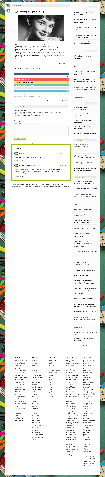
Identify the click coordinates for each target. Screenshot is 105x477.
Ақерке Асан (69, 367)
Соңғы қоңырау (36, 398)
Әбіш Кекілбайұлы (71, 384)
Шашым (52, 186)
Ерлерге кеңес (19, 415)
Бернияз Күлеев (70, 398)
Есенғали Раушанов (71, 446)
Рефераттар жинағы (20, 375)
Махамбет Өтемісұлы (88, 360)
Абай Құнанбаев (70, 360)
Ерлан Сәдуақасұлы (71, 455)
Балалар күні (35, 400)
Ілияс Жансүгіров (87, 467)
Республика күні (36, 418)
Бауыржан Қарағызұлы (72, 394)
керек (54, 188)
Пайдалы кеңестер (20, 408)
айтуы (50, 188)
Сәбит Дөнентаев (87, 413)
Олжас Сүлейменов (88, 398)
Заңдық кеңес (18, 413)
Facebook (16, 68)
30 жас (50, 382)
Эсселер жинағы (19, 387)
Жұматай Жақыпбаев (72, 418)
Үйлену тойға (52, 360)
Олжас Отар (86, 400)
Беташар (51, 374)
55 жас (50, 387)
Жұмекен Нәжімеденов (72, 422)
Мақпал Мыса (86, 367)
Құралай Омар (70, 444)
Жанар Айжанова (71, 410)
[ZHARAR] (8, 5)
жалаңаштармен (65, 186)
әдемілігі (26, 188)
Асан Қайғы (69, 372)
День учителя (35, 415)
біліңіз (40, 186)
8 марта (34, 374)
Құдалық (51, 363)
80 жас (50, 394)
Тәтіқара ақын (87, 422)
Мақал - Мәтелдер (20, 369)
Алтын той (51, 375)
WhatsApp (25, 68)
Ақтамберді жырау (71, 369)
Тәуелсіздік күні (36, 432)
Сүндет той (52, 367)
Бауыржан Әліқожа (71, 393)
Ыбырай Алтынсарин (89, 463)
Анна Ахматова (70, 381)
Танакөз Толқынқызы (89, 420)
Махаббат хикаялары (21, 403)
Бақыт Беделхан (70, 387)
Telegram (32, 68)
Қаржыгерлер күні (37, 424)
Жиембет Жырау (70, 417)
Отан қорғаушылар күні (38, 393)
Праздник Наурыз (37, 377)
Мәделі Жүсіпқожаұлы (89, 370)
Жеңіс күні (34, 394)
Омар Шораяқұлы (88, 396)
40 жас (50, 384)
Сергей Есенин (87, 415)
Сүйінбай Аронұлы (88, 410)
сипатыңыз (43, 188)
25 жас (50, 381)
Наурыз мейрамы (37, 375)
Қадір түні (51, 398)
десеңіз (34, 186)
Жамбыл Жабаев (70, 408)
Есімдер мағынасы (20, 398)
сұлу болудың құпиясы (40, 184)
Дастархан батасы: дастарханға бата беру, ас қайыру (29, 115)
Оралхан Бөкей (87, 401)
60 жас (50, 389)
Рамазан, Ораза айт (37, 437)
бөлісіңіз (14, 188)
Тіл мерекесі (35, 410)
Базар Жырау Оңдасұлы (72, 396)
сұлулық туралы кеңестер (52, 184)
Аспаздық (17, 391)
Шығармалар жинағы (21, 386)
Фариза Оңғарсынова (89, 461)
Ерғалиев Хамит (70, 453)
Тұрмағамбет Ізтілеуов (89, 429)
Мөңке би (85, 379)
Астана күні (35, 403)
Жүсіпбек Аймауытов (71, 424)
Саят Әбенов (86, 412)
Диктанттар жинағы (20, 362)
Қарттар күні (35, 412)
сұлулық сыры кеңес (16, 186)
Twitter (38, 68)
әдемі (37, 186)
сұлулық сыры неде (62, 184)
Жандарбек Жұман (71, 413)
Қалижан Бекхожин (71, 441)
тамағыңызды (57, 186)
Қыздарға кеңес (19, 417)
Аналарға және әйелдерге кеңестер (53, 95)
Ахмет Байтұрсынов (71, 362)
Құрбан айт (35, 439)
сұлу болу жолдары (21, 184)
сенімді (33, 188)
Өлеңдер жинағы (19, 384)
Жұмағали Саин (70, 420)
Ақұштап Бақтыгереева (72, 363)
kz (16, 95)
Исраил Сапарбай (71, 429)
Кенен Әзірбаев (70, 430)
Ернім (21, 188)
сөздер (57, 188)
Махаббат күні (36, 382)
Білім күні (34, 406)
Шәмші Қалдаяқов (88, 453)
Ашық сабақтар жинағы (21, 360)
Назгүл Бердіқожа (88, 389)
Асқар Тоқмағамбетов (72, 375)
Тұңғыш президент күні (38, 425)
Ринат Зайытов (87, 405)
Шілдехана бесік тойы (55, 370)
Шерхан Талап (87, 455)
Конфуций (78, 58)
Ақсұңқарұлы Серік (71, 370)
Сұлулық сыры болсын (27, 186)
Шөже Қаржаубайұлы (89, 460)
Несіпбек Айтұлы (87, 391)
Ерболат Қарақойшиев (72, 449)
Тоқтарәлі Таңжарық (88, 425)
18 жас (50, 379)
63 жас (50, 391)
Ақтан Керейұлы (70, 365)
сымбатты (37, 188)
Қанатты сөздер (19, 405)
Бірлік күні (34, 384)
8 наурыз (34, 372)
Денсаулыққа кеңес (20, 412)
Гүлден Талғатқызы (86, 170)
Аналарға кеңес (19, 420)
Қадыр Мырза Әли (71, 437)
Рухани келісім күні (37, 417)
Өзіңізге (18, 188)
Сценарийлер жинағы (21, 377)
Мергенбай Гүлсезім (81, 164)
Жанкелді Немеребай (72, 415)
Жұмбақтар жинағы (20, 370)
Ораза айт (51, 396)
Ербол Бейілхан (70, 448)
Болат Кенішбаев (70, 403)
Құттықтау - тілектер (20, 401)
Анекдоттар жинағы (20, 389)
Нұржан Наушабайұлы (89, 393)
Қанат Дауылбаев (71, 434)
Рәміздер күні (35, 401)
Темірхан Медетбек (88, 424)
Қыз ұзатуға (52, 362)
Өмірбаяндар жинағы (21, 382)
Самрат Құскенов (80, 109)
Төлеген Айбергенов (88, 427)
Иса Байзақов (69, 425)
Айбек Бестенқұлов (71, 379)
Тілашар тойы (52, 369)
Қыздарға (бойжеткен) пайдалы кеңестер (29, 95)
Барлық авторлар (78, 97)
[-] (65, 153)
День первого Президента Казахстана (36, 428)
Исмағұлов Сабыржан (72, 427)
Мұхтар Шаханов (87, 387)
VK (21, 68)
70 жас (50, 393)
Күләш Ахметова (70, 432)
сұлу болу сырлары (30, 184)
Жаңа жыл (34, 360)
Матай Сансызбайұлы (89, 369)
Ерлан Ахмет (69, 451)
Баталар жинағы (19, 394)
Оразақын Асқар (87, 403)
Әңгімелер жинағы (20, 393)
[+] (62, 153)
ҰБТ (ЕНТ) (17, 406)
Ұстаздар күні (35, 413)
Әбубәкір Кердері (71, 382)
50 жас (50, 386)
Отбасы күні (35, 408)
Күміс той (51, 377)
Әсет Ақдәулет (70, 386)
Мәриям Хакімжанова (89, 381)
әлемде (29, 188)
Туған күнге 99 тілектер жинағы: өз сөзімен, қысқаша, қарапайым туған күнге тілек (37, 112)
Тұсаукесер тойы (53, 372)
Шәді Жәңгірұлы (87, 448)
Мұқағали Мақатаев (88, 384)
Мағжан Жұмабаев (88, 362)
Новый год (35, 362)
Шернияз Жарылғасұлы (89, 456)
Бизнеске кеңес (19, 410)
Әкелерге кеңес (19, 418)
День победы (35, 396)
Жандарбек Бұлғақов (72, 412)
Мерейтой (51, 365)
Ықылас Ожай (86, 465)
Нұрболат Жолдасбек (89, 394)
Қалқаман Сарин (70, 436)
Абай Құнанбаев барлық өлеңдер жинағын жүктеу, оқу (30, 114)
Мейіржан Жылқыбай (81, 146)
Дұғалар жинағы (19, 400)
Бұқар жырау (69, 405)
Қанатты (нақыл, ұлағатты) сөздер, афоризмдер (27, 96)
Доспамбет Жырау (71, 406)
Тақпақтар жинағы (20, 363)
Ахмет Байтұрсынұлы (81, 37)
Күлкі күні (34, 379)
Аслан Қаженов (70, 374)
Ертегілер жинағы (20, 396)
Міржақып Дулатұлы (88, 386)
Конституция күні (36, 405)
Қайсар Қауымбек (71, 439)
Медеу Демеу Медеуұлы (89, 382)
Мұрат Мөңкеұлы (87, 372)
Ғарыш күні (35, 381)
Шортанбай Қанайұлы (89, 458)
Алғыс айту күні (36, 370)
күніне (47, 188)
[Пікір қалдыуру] (8, 11)
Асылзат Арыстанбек (71, 377)
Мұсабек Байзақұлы (88, 374)
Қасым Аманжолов (71, 443)
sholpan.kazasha (56, 100)
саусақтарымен (46, 186)
